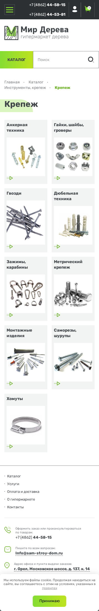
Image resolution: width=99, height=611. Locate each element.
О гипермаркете (21, 499)
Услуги (13, 484)
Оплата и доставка (23, 492)
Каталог (16, 59)
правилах (49, 588)
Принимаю (49, 601)
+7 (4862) (47, 4)
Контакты (15, 507)
